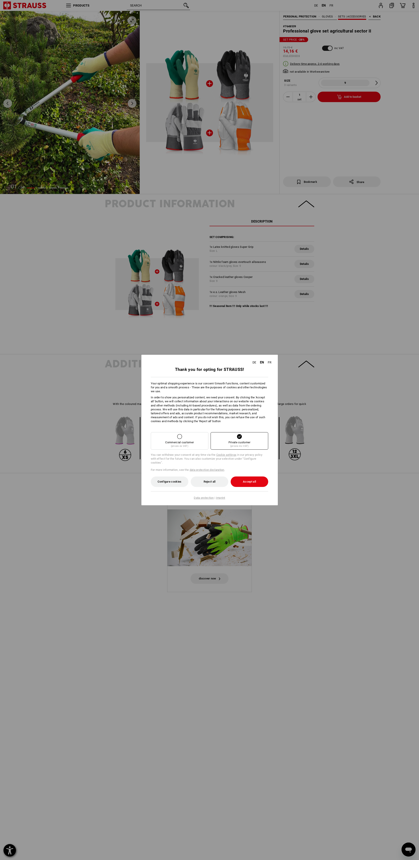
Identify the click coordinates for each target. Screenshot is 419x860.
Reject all (210, 481)
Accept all (249, 481)
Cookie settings (226, 454)
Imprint (220, 497)
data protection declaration (207, 469)
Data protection (204, 497)
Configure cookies (169, 481)
